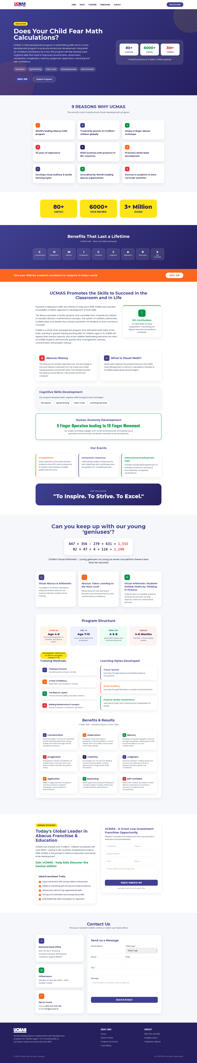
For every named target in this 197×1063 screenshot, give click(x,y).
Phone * (94, 957)
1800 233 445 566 (53, 1006)
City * (93, 967)
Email (128, 957)
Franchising (105, 4)
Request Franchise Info (131, 882)
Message (94, 978)
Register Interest (124, 999)
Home (74, 4)
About (82, 4)
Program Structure (109, 1041)
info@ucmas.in (51, 1009)
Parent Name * (97, 946)
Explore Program (44, 79)
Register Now (175, 4)
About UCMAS (107, 1037)
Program (92, 4)
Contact (117, 4)
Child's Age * (131, 946)
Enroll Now (22, 79)
